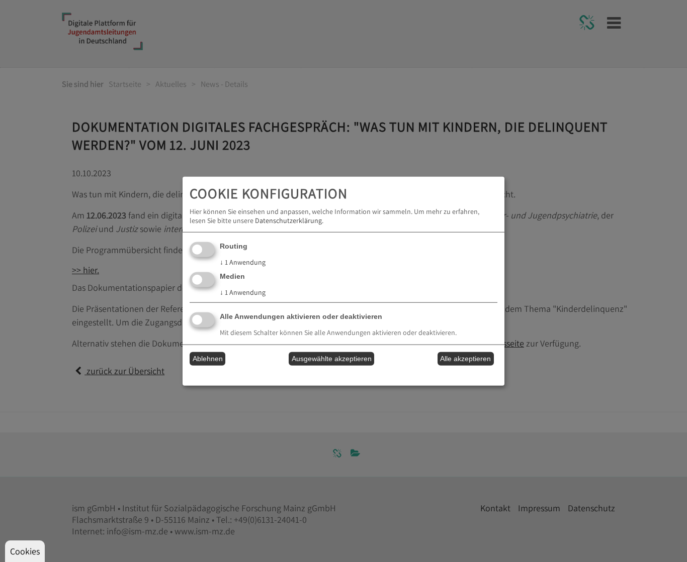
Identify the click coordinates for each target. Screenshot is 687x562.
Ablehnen (208, 359)
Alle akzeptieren (465, 359)
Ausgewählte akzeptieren (332, 359)
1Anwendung (243, 262)
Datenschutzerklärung (288, 220)
